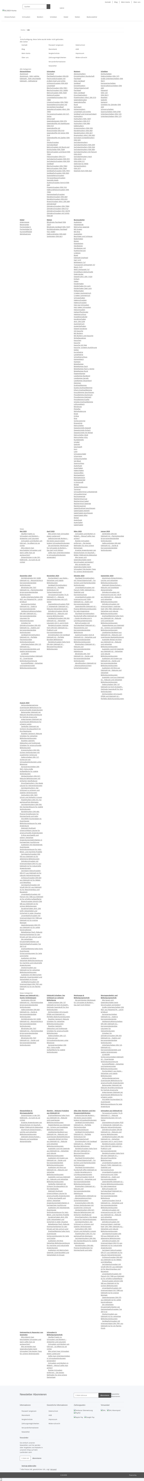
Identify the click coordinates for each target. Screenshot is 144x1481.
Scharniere (78, 456)
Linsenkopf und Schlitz (82, 112)
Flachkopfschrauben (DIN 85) (58, 76)
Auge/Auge (78, 466)
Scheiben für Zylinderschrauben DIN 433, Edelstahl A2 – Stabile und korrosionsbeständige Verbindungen (30, 627)
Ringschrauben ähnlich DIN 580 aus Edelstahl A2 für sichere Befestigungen (31, 903)
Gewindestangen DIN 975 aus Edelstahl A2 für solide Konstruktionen (30, 927)
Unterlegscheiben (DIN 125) (111, 114)
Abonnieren (104, 1395)
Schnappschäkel (80, 454)
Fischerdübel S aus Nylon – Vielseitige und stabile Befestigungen (58, 580)
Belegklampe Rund (81, 371)
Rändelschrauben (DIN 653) (57, 199)
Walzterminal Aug (80, 499)
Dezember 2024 (26, 576)
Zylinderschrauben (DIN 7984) (58, 206)
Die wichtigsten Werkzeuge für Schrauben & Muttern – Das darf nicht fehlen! (58, 547)
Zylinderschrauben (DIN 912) (57, 208)
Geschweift (78, 447)
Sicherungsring (79, 421)
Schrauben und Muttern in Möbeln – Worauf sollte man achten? (84, 536)
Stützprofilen (78, 473)
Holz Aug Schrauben (81, 305)
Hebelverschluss (80, 314)
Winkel (76, 485)
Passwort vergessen (56, 45)
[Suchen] (48, 6)
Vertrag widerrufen (29, 1466)
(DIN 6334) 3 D (79, 161)
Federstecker (78, 274)
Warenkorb (53, 49)
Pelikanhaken (79, 291)
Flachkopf (50, 74)
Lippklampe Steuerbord (83, 381)
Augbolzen (78, 222)
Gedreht (104, 100)
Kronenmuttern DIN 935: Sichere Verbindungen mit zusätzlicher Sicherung (30, 752)
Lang (75, 451)
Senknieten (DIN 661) (55, 236)
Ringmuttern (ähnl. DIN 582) (84, 135)
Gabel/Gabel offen (81, 515)
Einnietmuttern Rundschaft (84, 76)
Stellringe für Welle (81, 164)
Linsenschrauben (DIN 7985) (57, 102)
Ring (75, 418)
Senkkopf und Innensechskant (85, 114)
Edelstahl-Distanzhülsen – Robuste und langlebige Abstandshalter (111, 587)
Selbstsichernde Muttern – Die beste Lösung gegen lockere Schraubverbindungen (58, 540)
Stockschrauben (53, 142)
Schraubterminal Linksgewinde (85, 492)
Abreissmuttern (80, 74)
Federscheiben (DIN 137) (110, 76)
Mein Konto (125, 2)
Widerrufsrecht (81, 57)
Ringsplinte (78, 423)
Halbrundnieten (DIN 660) (56, 234)
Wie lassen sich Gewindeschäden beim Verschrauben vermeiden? (84, 559)
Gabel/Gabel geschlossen (83, 513)
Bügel (76, 255)
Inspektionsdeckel (80, 317)
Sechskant (77, 107)
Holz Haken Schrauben (82, 307)
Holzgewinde (78, 224)
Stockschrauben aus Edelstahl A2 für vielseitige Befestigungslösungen (30, 970)
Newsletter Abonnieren (115, 1395)
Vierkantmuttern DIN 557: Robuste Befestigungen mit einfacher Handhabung (30, 778)
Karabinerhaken (80, 319)
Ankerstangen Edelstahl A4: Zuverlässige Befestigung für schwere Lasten (31, 721)
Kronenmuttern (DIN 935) (83, 128)
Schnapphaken (79, 298)
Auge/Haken (78, 468)
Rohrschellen (79, 425)
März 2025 (78, 531)
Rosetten (104, 97)
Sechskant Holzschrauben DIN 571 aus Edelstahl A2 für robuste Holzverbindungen (30, 873)
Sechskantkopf (52, 145)
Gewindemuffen (80, 102)
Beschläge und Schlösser (83, 236)
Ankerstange (24, 222)
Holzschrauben (79, 310)
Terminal (77, 489)
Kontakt (108, 2)
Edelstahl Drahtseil (81, 258)
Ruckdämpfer (79, 440)
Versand (53, 1469)
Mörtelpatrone (25, 234)
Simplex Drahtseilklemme (83, 402)
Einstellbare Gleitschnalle (83, 272)
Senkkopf (50, 164)
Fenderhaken (79, 284)
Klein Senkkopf (79, 81)
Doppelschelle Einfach (82, 430)
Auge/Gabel (78, 522)
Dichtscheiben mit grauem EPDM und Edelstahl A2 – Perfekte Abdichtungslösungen (112, 696)
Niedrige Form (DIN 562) (83, 171)
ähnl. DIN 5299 (79, 321)
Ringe (76, 414)
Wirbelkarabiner (80, 338)
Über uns (136, 2)
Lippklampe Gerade (81, 378)
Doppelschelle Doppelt (82, 428)
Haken (76, 281)
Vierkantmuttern (80, 166)
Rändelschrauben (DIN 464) (57, 197)
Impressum (80, 53)
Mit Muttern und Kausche (83, 336)
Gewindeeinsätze (80, 100)
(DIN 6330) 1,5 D (80, 159)
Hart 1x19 (77, 260)
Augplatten (78, 234)
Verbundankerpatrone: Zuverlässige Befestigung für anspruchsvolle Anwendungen (31, 707)
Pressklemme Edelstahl (82, 397)
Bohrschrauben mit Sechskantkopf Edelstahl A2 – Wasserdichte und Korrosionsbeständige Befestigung (85, 627)
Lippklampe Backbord (82, 376)
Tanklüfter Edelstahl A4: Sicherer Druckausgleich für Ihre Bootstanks (30, 728)
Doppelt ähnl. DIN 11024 (83, 276)
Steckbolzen (78, 246)
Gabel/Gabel (78, 525)
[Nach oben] (1, 1479)
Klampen (77, 362)
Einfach (76, 279)
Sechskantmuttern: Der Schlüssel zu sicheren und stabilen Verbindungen (30, 790)
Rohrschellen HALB (81, 435)
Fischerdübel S (25, 227)
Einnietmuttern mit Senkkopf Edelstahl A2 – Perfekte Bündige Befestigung (58, 637)
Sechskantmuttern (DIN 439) (84, 145)
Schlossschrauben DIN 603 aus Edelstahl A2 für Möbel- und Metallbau (30, 880)
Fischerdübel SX (26, 229)
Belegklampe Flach (81, 366)
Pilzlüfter (77, 409)
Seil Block (77, 461)
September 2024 (107, 576)
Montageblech (79, 475)
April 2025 (51, 531)
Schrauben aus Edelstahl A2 (111, 1111)
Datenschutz (80, 45)
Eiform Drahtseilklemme (83, 390)
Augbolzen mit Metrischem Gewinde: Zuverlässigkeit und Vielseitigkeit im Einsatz (31, 977)
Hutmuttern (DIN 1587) (82, 119)
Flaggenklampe (79, 373)
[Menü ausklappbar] (4, 6)
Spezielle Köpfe (52, 180)
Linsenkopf (51, 86)
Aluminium (24, 74)
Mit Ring (77, 232)
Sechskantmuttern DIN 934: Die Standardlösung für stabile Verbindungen (31, 806)
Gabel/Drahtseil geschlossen (84, 508)
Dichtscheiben (106, 74)
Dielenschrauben (53, 95)
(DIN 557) (77, 168)
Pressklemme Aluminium (83, 395)
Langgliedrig (78, 355)
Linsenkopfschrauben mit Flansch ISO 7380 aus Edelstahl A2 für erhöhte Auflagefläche (31, 896)
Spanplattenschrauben (55, 175)
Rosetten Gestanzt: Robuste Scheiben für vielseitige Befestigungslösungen (31, 735)
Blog (116, 2)
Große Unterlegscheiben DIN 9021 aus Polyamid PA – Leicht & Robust (31, 599)
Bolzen (76, 241)
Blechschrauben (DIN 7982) (57, 166)
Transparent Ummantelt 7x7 (84, 265)
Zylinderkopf (51, 204)
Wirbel (76, 518)
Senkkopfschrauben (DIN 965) (58, 173)
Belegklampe (78, 364)
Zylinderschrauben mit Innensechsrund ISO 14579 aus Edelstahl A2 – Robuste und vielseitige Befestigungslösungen (111, 597)
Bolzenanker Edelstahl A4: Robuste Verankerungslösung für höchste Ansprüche (31, 714)
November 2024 (53, 576)
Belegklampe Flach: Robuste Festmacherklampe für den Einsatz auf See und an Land (31, 934)
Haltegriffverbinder (81, 312)
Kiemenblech (79, 359)
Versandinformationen (57, 62)
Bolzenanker (24, 224)
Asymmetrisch (79, 324)
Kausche (77, 343)
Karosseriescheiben (108, 83)
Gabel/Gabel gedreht (82, 511)
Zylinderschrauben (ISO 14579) (58, 211)
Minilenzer (78, 407)
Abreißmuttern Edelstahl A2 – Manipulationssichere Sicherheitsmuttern (85, 665)
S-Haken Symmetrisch (82, 295)
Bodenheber (78, 239)
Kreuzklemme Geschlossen (84, 392)
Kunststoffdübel (26, 232)
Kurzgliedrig (78, 352)
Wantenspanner (80, 506)
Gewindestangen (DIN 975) (57, 121)
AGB (77, 49)
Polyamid (104, 90)
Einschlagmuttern (80, 95)
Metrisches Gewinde (81, 227)
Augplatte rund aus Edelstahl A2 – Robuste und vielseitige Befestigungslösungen (112, 679)
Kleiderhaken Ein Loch (82, 286)
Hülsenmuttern (79, 109)
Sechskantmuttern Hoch (83, 156)
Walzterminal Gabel (81, 501)
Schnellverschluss (80, 357)
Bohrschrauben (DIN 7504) (57, 93)
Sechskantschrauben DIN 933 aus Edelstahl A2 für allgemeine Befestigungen (30, 856)
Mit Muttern (78, 333)
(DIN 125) (104, 93)
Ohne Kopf (51, 119)
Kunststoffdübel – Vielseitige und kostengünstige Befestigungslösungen (31, 665)
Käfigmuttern (79, 126)
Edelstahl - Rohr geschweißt (30, 78)
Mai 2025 (23, 531)
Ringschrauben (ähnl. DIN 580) (58, 201)
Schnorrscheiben (107, 109)
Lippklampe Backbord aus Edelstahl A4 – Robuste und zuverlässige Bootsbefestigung (112, 634)
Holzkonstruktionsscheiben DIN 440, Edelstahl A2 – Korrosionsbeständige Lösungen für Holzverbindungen (31, 616)
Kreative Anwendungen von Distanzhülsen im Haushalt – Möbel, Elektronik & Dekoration (85, 552)
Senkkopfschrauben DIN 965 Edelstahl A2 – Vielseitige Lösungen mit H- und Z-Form (58, 620)
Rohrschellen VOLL (81, 437)
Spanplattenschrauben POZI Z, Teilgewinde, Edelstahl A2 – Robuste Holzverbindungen (58, 606)
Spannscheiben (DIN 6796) (111, 112)
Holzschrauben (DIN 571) (56, 156)
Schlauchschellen (80, 459)
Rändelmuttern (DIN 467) (83, 133)
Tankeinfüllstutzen (81, 487)
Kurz (75, 449)
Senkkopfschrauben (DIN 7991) (58, 171)
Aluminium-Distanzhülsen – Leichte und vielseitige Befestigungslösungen (112, 580)
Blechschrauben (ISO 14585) (57, 90)
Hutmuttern (78, 116)
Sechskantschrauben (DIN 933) (58, 161)
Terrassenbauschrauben (56, 178)
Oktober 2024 (79, 576)
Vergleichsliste (54, 53)
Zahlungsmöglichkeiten (57, 57)
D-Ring (76, 416)
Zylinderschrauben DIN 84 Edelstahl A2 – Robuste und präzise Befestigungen (57, 613)
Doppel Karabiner (80, 328)
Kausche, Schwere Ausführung (85, 347)
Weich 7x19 (78, 267)
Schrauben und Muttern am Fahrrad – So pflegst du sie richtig (31, 543)
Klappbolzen (78, 243)
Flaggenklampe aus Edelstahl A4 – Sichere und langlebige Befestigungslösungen (112, 627)
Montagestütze (79, 477)
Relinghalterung (80, 411)
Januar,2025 (105, 531)
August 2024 (24, 703)
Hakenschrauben (80, 300)
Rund (76, 104)
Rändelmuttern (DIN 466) (83, 130)
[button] (52, 8)
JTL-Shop (139, 1475)
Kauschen (77, 340)
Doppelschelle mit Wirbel (83, 433)
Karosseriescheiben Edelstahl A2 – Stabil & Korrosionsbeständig (28, 606)
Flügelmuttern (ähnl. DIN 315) (85, 97)
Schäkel (77, 442)
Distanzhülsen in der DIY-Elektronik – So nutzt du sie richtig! (30, 559)
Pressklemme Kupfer (81, 399)
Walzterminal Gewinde (82, 503)
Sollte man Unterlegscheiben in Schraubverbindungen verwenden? (58, 555)
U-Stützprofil (78, 482)
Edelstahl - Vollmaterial (28, 81)
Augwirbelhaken (80, 326)
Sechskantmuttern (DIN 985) (84, 149)
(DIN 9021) (105, 95)
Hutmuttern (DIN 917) (82, 121)
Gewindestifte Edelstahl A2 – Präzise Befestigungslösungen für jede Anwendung (85, 608)
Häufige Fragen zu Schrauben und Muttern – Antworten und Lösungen (29, 536)
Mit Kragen (78, 229)
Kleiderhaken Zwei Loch (83, 288)
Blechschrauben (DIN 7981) (57, 88)
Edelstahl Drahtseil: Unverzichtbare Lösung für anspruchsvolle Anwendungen (31, 830)
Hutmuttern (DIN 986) (82, 123)
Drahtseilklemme (80, 385)
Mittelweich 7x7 (80, 262)
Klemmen (77, 383)
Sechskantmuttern (81, 142)
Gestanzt (104, 102)
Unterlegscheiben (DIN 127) (111, 116)
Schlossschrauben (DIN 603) (57, 83)
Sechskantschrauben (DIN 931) (58, 159)
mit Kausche (78, 331)
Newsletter (53, 66)
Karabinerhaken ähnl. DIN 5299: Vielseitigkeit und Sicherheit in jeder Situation (30, 910)
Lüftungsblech (79, 404)
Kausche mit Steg (80, 345)
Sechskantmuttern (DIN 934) (84, 147)
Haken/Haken (79, 470)
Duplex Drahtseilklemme (83, 388)
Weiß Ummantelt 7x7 (82, 269)
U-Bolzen (77, 253)
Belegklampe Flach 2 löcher (84, 369)
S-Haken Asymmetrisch (82, 293)
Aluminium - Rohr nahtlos (29, 76)
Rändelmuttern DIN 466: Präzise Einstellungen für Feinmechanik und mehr (29, 813)
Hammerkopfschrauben (56, 194)
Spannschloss (79, 463)
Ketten (76, 350)
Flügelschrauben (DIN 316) (57, 187)
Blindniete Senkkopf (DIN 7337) (58, 227)
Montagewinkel (79, 480)
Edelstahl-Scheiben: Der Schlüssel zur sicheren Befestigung (56, 997)
